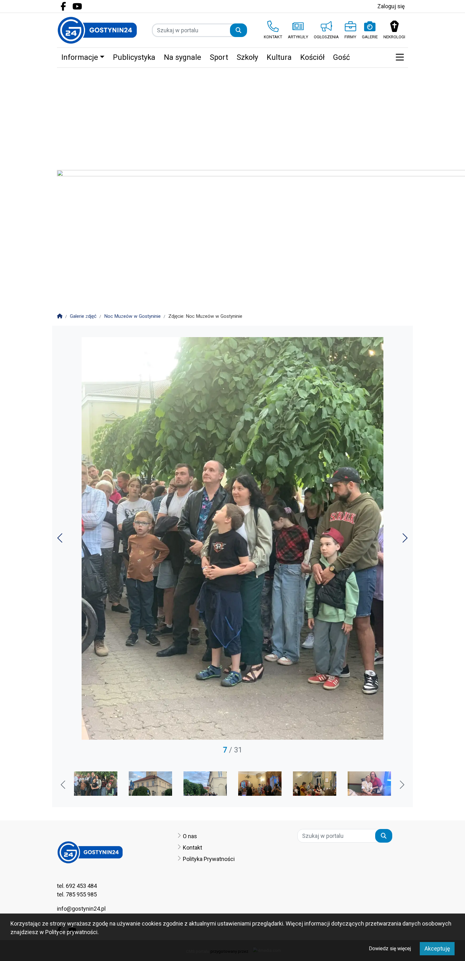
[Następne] (404, 540)
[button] (399, 57)
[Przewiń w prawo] (401, 785)
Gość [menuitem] (341, 57)
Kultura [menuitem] (279, 57)
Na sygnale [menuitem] (182, 57)
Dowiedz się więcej (390, 948)
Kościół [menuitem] (312, 57)
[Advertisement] (232, 115)
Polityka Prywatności (209, 859)
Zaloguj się (391, 6)
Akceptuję (437, 948)
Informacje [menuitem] (79, 57)
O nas (190, 836)
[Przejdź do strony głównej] (97, 30)
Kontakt (192, 847)
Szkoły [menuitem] (247, 57)
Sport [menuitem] (219, 57)
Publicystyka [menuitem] (134, 57)
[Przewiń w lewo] (63, 785)
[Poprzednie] (60, 540)
